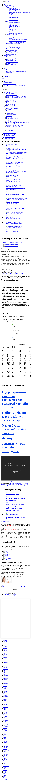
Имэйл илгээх (4, 584)
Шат (7, 21)
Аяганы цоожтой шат (14, 26)
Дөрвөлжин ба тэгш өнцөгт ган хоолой (18, 10)
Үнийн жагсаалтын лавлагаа (8, 569)
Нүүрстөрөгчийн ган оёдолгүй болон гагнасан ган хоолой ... (16, 518)
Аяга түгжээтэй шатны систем (13, 231)
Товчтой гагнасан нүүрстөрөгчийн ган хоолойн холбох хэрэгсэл (15, 498)
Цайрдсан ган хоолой (14, 9)
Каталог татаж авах (11, 64)
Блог (4, 68)
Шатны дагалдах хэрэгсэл (15, 33)
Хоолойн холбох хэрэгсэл (12, 35)
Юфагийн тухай (7, 55)
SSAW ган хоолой (13, 14)
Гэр (4, 4)
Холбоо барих (6, 76)
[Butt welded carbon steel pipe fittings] (17, 494)
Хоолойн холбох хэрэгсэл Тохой (13, 481)
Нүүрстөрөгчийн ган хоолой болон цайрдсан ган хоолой (15, 195)
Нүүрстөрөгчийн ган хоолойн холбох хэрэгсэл (14, 85)
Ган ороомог (12, 45)
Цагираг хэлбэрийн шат (15, 22)
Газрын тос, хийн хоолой (12, 48)
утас (4, 545)
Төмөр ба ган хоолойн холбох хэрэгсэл (15, 199)
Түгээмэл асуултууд (11, 73)
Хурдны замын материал (15, 47)
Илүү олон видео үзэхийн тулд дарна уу (10, 570)
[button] (15, 472)
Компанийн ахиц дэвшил (12, 58)
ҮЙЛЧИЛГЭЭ (7, 66)
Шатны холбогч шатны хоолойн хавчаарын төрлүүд (14, 219)
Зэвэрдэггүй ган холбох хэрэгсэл (17, 42)
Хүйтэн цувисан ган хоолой (16, 16)
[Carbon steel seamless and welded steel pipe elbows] (17, 514)
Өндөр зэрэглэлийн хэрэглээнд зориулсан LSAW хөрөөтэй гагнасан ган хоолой (16, 152)
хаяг (4, 546)
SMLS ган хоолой (13, 18)
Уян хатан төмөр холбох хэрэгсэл (17, 41)
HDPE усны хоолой (11, 145)
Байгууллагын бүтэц (11, 60)
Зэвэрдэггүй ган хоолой (12, 34)
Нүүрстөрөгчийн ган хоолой (13, 7)
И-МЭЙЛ (5, 549)
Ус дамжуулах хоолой (11, 51)
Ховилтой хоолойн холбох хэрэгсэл (18, 39)
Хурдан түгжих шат (14, 27)
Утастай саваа (12, 46)
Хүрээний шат (12, 24)
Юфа (2, 585)
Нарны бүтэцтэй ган (11, 54)
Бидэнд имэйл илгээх (6, 273)
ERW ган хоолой (13, 8)
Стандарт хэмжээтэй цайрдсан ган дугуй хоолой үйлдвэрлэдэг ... (16, 172)
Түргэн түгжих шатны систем (13, 227)
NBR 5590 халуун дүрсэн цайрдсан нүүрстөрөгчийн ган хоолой (15, 159)
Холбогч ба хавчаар (14, 29)
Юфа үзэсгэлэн (10, 59)
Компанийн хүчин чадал (12, 62)
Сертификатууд (10, 63)
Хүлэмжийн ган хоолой (12, 52)
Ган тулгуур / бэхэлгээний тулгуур (14, 213)
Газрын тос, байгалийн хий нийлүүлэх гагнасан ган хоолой (15, 188)
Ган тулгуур (12, 31)
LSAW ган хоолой (13, 20)
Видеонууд (9, 56)
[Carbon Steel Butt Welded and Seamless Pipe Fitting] (17, 504)
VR (4, 75)
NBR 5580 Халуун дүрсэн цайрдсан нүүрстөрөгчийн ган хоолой (15, 165)
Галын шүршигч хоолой (12, 50)
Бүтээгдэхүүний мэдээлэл (12, 69)
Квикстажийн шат (13, 25)
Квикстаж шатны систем (12, 235)
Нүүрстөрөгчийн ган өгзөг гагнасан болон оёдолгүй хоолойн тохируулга (14, 508)
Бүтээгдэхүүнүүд (7, 5)
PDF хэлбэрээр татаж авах (17, 273)
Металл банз (12, 30)
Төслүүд (5, 67)
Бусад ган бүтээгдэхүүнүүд (13, 43)
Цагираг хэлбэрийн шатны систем (14, 223)
